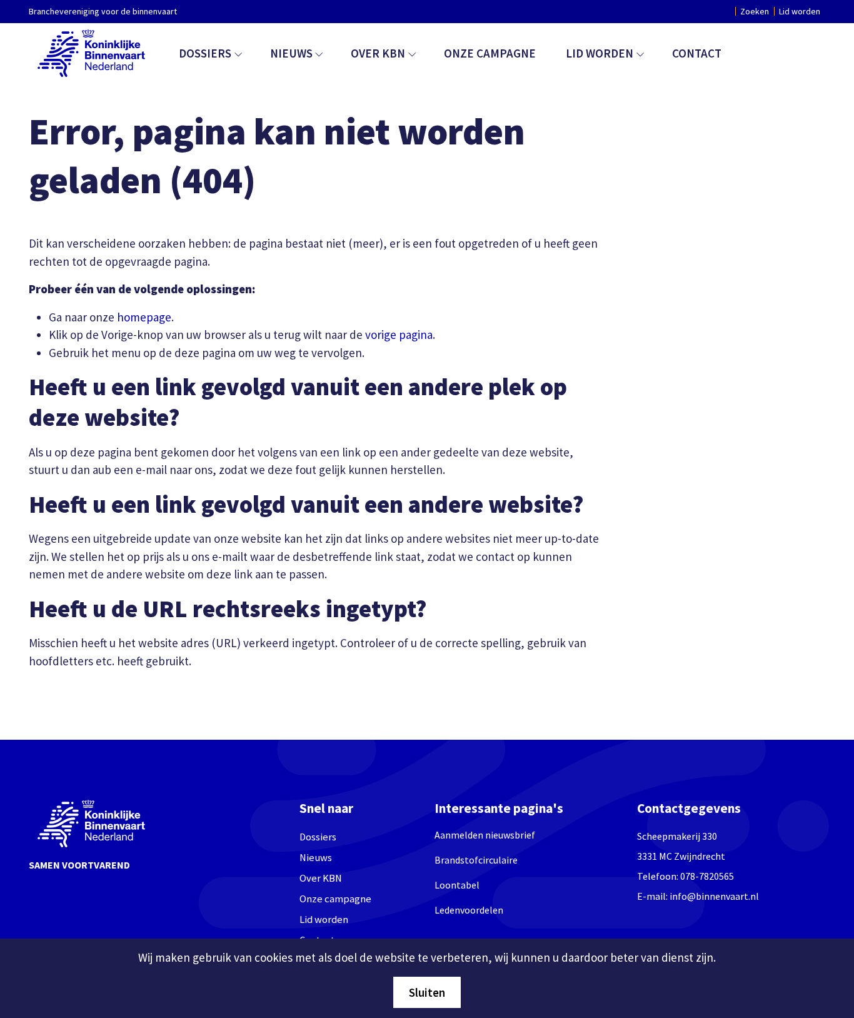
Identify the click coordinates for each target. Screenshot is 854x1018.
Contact (696, 53)
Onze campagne (490, 53)
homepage (144, 317)
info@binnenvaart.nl (714, 896)
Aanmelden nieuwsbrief (485, 835)
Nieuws (291, 53)
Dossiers (205, 53)
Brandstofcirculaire (476, 860)
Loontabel (457, 885)
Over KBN (378, 53)
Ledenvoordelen (469, 910)
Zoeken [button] (754, 11)
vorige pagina (399, 334)
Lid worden (799, 11)
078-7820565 (707, 876)
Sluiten (427, 992)
